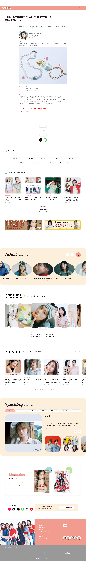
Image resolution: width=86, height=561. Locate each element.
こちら (73, 533)
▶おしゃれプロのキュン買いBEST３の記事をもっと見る (32, 109)
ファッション (21, 410)
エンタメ (65, 410)
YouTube (31, 509)
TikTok (13, 509)
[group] (23, 433)
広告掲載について (42, 533)
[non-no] (6, 8)
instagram (9, 509)
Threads (27, 509)
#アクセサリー (43, 130)
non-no (72, 538)
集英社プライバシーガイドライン (45, 531)
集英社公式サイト (42, 536)
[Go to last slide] (68, 254)
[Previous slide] (40, 328)
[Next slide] (72, 254)
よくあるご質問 (42, 527)
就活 (43, 410)
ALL (10, 410)
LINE (45, 140)
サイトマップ (41, 525)
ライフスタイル (54, 410)
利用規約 (41, 529)
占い (76, 410)
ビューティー (32, 410)
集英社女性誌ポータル (43, 538)
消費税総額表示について (44, 534)
